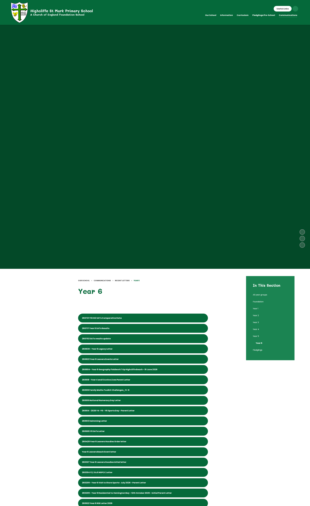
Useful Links (283, 8)
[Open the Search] (295, 9)
